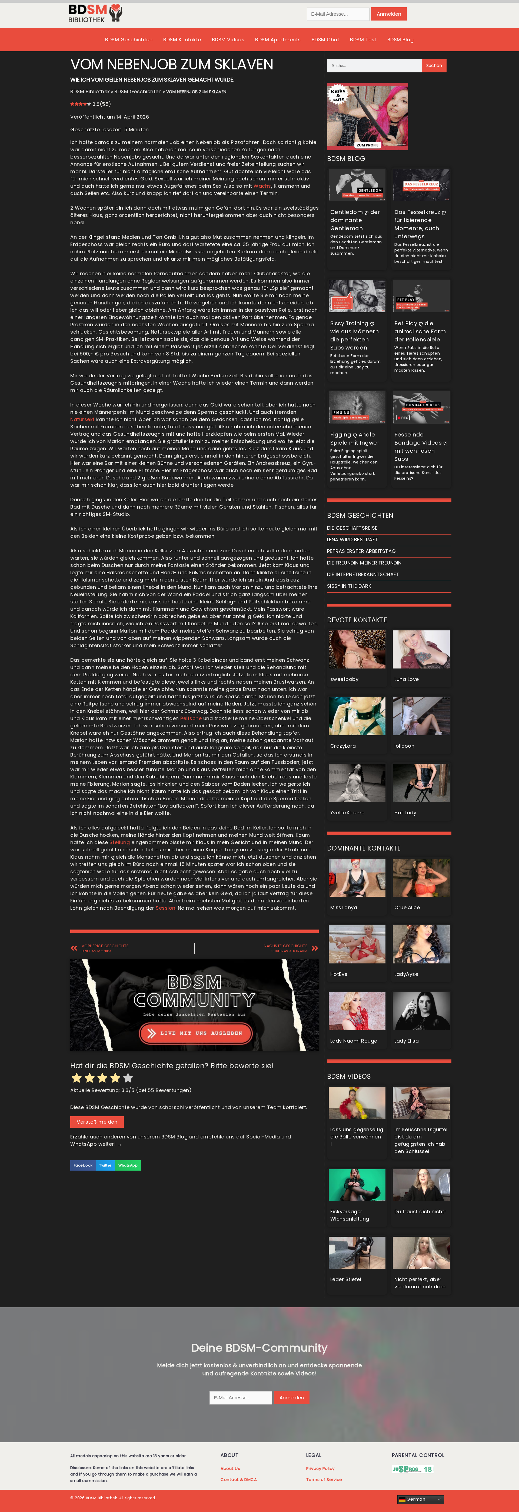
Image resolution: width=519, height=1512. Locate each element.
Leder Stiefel (345, 1279)
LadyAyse (406, 974)
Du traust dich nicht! (420, 1211)
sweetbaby (344, 679)
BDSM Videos (228, 39)
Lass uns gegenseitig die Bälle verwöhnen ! (356, 1136)
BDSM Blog (400, 39)
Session (165, 908)
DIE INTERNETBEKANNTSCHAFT (363, 574)
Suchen (434, 65)
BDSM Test (363, 39)
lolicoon (404, 745)
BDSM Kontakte (182, 39)
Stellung (119, 842)
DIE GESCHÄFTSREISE (352, 528)
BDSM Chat (326, 39)
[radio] (77, 1079)
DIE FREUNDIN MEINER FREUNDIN (364, 562)
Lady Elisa (406, 1040)
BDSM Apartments (278, 39)
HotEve (339, 974)
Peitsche (191, 718)
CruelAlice (407, 907)
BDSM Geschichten (128, 39)
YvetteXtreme (347, 812)
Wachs (262, 186)
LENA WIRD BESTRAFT (352, 539)
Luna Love (406, 679)
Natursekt (82, 419)
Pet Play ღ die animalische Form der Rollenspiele (420, 331)
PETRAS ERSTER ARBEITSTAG (361, 551)
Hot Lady (405, 812)
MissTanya (343, 907)
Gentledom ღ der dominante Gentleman (355, 220)
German (415, 1499)
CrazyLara (343, 745)
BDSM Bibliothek (90, 91)
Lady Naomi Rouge (353, 1040)
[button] (83, 1165)
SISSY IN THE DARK (349, 586)
